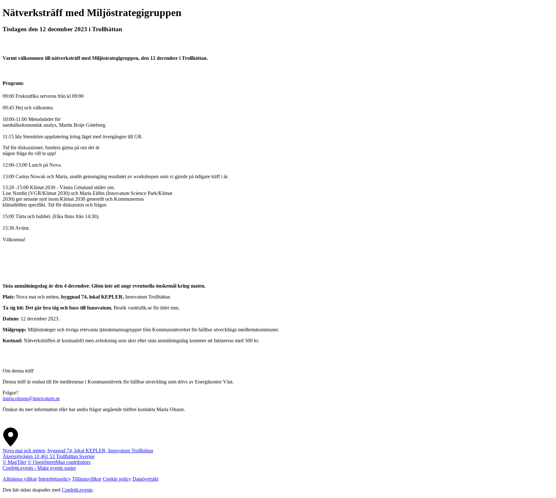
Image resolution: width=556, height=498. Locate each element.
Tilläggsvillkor (86, 479)
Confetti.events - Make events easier (39, 468)
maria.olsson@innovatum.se (31, 398)
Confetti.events (77, 490)
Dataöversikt (145, 479)
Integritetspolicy (54, 479)
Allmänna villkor (20, 479)
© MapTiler (14, 462)
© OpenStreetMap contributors (59, 462)
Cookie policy (117, 479)
